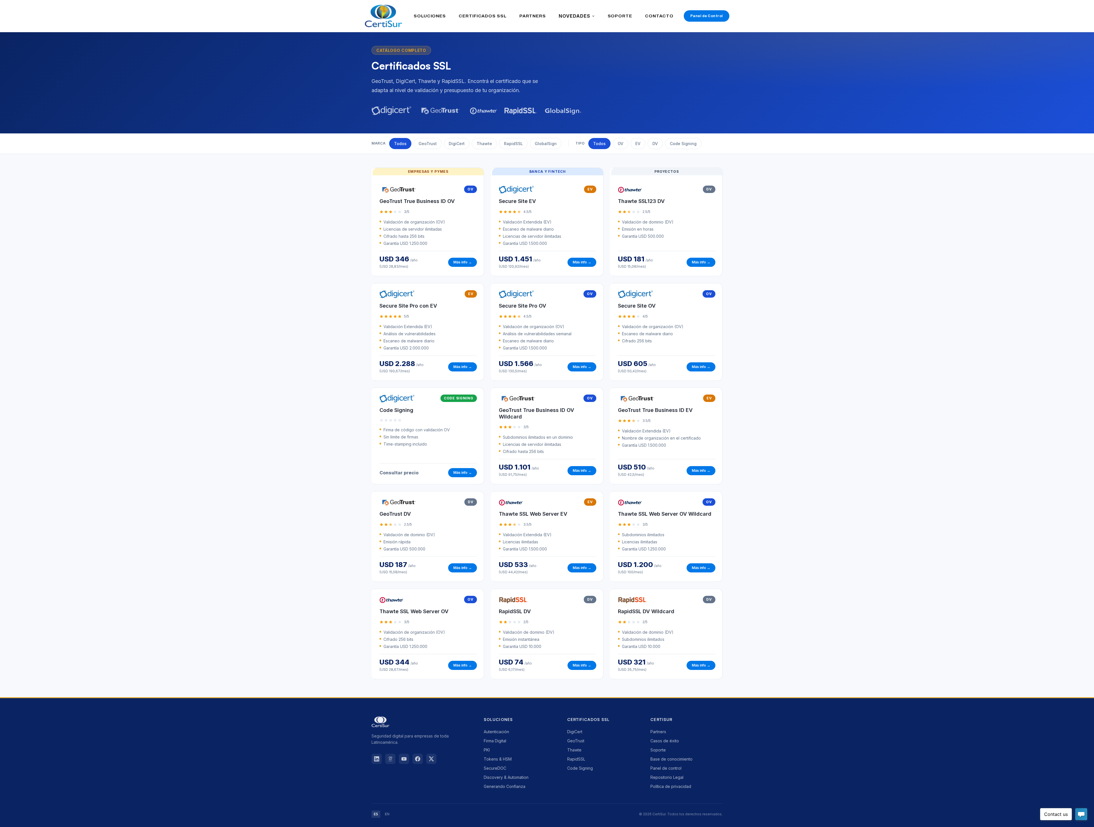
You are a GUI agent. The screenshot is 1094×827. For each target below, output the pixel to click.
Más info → (462, 262)
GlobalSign (546, 143)
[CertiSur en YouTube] (404, 759)
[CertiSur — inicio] (383, 16)
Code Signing (683, 143)
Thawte (484, 143)
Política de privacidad (670, 786)
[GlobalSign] (562, 110)
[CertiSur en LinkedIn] (377, 759)
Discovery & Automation (506, 777)
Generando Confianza (504, 786)
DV (655, 143)
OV (620, 143)
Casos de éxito (664, 740)
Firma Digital (495, 740)
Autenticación (496, 731)
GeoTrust (428, 143)
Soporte (658, 749)
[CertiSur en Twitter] (431, 759)
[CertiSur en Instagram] (390, 759)
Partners (658, 731)
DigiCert (457, 143)
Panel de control (665, 768)
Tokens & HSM (498, 759)
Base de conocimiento (671, 759)
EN (387, 814)
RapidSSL (513, 143)
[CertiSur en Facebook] (418, 759)
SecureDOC (495, 768)
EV (637, 143)
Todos (400, 143)
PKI (487, 749)
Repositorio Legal (666, 777)
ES (376, 814)
